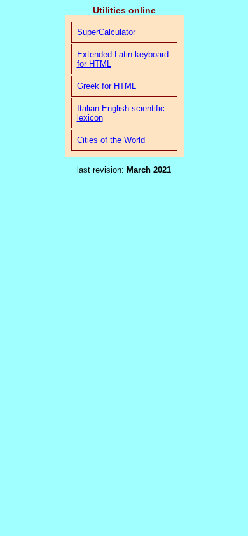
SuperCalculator (106, 32)
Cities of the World (111, 140)
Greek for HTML (106, 86)
